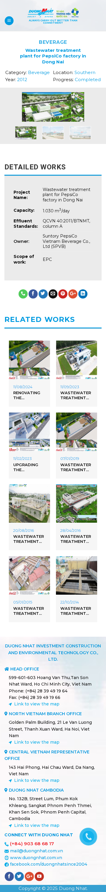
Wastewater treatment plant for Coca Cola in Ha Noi (75, 467)
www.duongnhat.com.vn (36, 857)
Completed (88, 79)
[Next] (82, 109)
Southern (84, 72)
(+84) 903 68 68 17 (32, 843)
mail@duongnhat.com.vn (36, 851)
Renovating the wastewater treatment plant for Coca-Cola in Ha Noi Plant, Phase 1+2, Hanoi (28, 395)
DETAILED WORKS (35, 167)
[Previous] (24, 109)
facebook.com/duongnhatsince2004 (48, 864)
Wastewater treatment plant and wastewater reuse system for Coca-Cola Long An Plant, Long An (76, 395)
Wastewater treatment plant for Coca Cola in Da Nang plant (28, 539)
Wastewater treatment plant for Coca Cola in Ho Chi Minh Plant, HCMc (28, 611)
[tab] (53, 167)
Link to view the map (36, 704)
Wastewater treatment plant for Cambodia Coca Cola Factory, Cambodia (75, 539)
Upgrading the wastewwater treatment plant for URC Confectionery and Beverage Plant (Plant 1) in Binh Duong (29, 467)
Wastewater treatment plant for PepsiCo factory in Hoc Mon (75, 611)
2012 (22, 79)
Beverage (53, 42)
